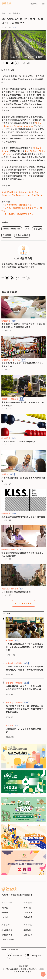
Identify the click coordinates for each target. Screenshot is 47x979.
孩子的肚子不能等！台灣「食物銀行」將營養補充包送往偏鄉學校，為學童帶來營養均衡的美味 (24, 708)
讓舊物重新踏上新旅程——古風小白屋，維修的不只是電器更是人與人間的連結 (24, 688)
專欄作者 (5, 912)
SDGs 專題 (28, 912)
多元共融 (14, 549)
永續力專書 (28, 917)
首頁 (3, 13)
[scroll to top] (43, 974)
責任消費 (9, 725)
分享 (2, 63)
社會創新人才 (6, 934)
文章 (9, 13)
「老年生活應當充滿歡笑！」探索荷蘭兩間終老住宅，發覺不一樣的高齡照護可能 (24, 668)
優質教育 (5, 474)
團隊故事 (5, 907)
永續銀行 (7, 235)
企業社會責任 (22, 235)
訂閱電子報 (28, 934)
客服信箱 (27, 930)
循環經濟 (19, 683)
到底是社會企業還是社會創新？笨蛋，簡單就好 (23, 516)
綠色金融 (16, 13)
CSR (27, 228)
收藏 (23, 63)
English (5, 917)
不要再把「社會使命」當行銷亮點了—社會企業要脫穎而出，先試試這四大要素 (23, 326)
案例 (22, 399)
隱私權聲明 (23, 966)
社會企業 (38, 228)
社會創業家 (6, 321)
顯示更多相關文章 (23, 603)
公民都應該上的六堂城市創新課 (16, 591)
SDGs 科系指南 (7, 939)
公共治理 (16, 360)
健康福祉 (5, 399)
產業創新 (14, 399)
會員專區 (34, 3)
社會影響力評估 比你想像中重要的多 (18, 441)
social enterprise (11, 228)
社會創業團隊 (6, 930)
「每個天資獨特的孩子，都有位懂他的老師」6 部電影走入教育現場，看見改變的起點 (24, 646)
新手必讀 (27, 907)
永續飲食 (19, 702)
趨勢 (14, 27)
